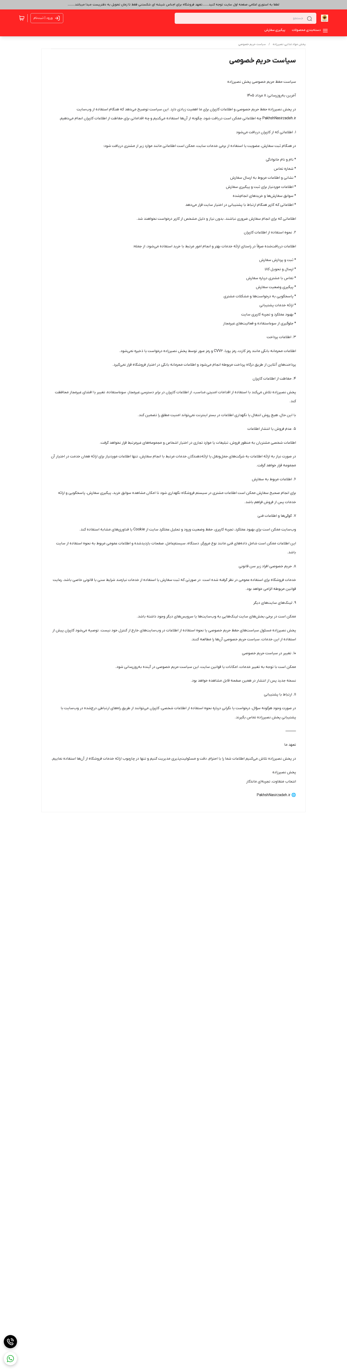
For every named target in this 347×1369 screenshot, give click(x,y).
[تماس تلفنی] (10, 1341)
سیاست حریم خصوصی (252, 44)
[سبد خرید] (22, 18)
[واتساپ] (10, 1358)
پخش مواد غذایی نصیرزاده (289, 44)
